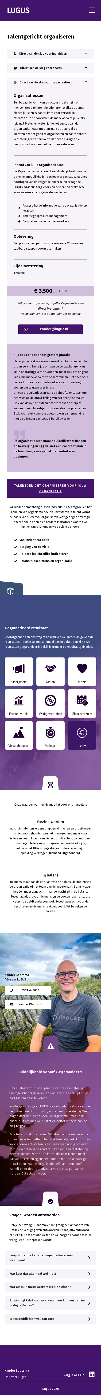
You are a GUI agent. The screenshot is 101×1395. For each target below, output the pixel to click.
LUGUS (18, 10)
